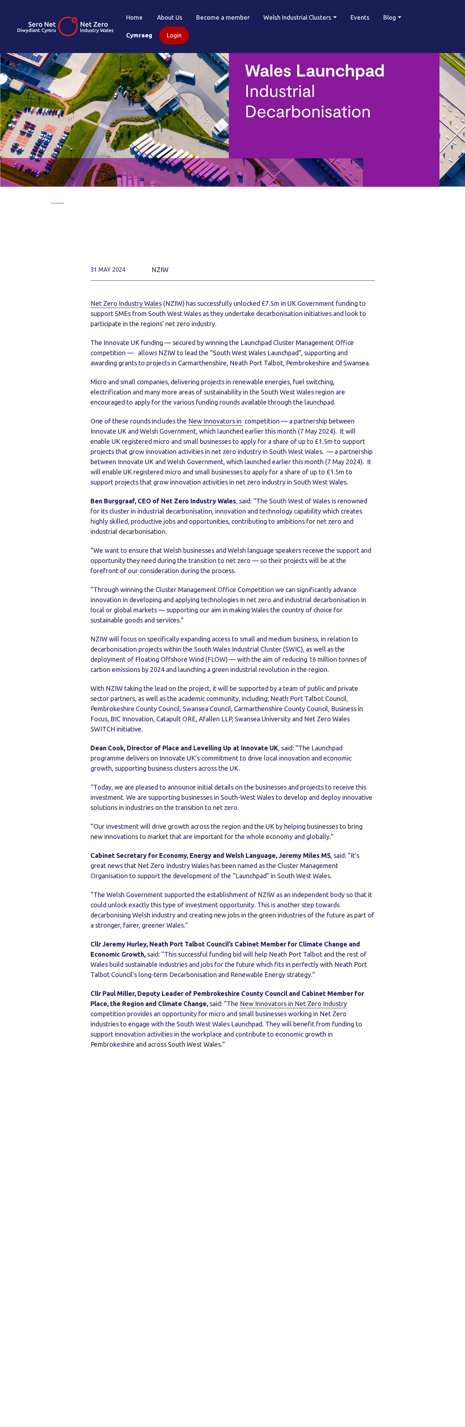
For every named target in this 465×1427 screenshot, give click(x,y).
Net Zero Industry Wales (126, 303)
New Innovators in (215, 421)
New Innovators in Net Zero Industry (293, 1003)
